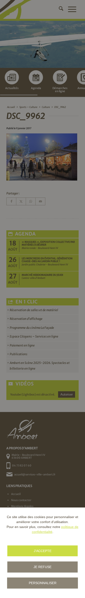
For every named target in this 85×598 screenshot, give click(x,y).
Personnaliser (42, 583)
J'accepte (42, 551)
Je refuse (42, 567)
